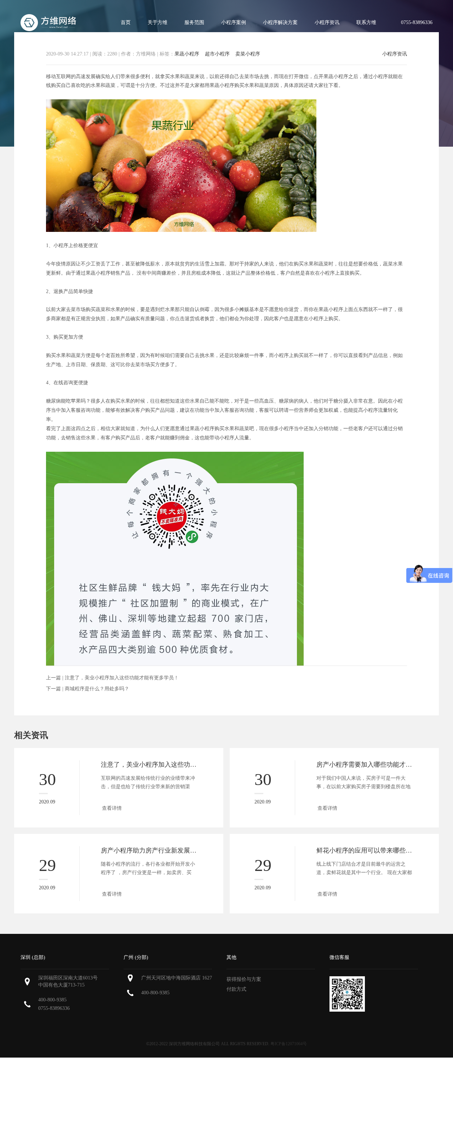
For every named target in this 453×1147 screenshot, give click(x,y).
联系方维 (366, 22)
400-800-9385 (52, 999)
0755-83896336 (54, 1008)
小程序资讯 (327, 22)
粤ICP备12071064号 (288, 1043)
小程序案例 (233, 22)
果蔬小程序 (186, 54)
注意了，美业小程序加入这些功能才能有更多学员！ (122, 677)
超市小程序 (217, 54)
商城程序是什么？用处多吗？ (97, 688)
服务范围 (194, 22)
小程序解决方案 (280, 22)
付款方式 (236, 989)
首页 (126, 22)
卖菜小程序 (247, 54)
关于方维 (157, 22)
